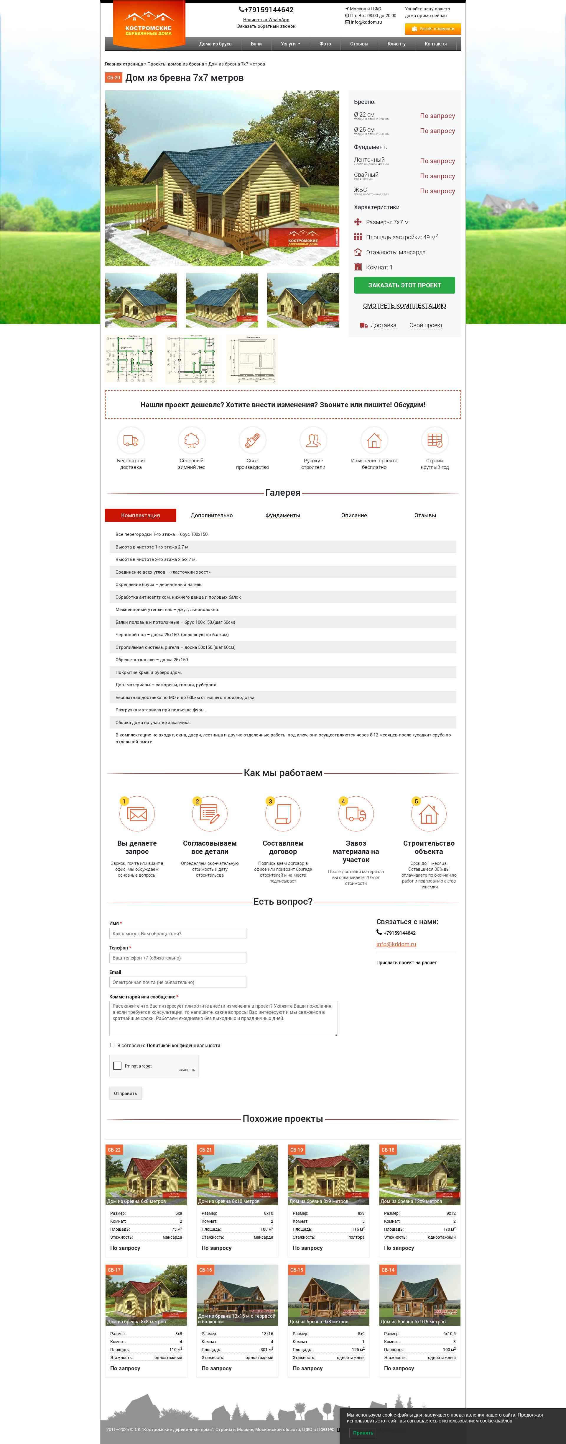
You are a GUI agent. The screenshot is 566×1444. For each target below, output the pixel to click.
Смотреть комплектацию (404, 305)
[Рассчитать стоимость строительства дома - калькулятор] (433, 28)
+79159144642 (269, 9)
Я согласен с (168, 1045)
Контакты (436, 43)
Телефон (120, 948)
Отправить (125, 1093)
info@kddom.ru (366, 22)
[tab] (140, 515)
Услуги (289, 43)
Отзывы (359, 43)
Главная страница (124, 64)
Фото (325, 43)
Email (115, 972)
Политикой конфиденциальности (183, 1045)
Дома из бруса (215, 43)
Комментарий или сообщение (143, 997)
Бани (256, 43)
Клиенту (397, 43)
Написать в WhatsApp (266, 19)
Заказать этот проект (404, 285)
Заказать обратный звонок (266, 26)
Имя (115, 923)
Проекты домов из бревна (175, 64)
